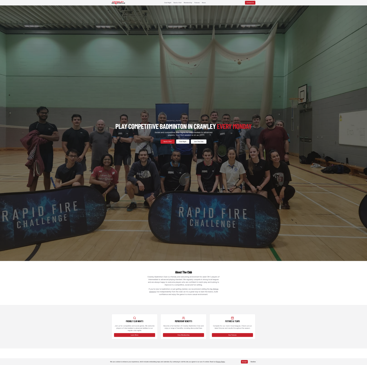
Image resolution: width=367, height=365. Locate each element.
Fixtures (197, 2)
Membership (188, 2)
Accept (244, 362)
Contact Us (250, 2)
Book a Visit (177, 2)
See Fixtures (232, 335)
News (204, 2)
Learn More (134, 335)
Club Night (167, 2)
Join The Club (198, 141)
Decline (253, 362)
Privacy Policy (220, 362)
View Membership (183, 335)
